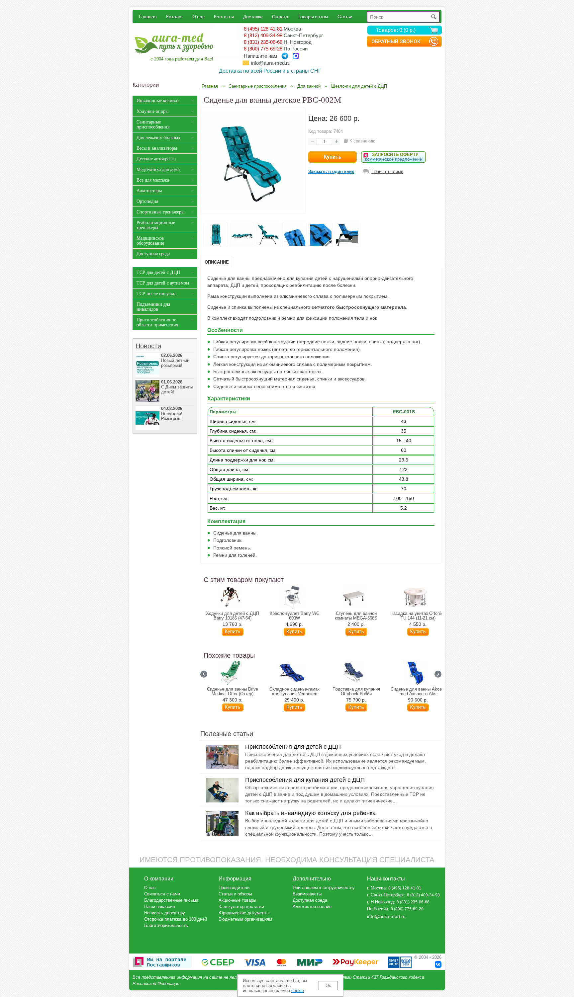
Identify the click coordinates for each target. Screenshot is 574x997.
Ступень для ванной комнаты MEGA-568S (356, 616)
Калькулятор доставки (241, 906)
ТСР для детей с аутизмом (163, 283)
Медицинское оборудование (150, 241)
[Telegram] (285, 56)
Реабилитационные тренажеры (156, 225)
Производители (234, 887)
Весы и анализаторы (157, 148)
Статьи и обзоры (235, 893)
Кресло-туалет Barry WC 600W (294, 616)
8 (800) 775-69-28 (263, 48)
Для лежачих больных (158, 137)
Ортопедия (147, 201)
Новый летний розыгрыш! (175, 360)
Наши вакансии (159, 906)
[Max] (296, 56)
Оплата (280, 16)
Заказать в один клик (331, 171)
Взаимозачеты (307, 893)
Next (437, 674)
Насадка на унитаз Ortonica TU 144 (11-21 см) (417, 616)
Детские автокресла (156, 158)
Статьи (344, 16)
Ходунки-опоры (152, 111)
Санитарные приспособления (153, 124)
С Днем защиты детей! (177, 386)
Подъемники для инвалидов (153, 307)
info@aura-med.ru (270, 63)
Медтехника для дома (158, 169)
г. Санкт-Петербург (385, 894)
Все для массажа (153, 180)
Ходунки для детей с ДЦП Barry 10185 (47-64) (232, 616)
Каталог (174, 16)
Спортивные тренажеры (160, 211)
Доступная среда (153, 253)
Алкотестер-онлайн (312, 906)
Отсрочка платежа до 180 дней (175, 919)
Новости (148, 346)
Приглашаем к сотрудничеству (324, 887)
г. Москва (376, 887)
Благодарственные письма (171, 900)
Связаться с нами (162, 893)
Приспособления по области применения (157, 322)
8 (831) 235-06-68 (263, 42)
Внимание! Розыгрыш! (172, 413)
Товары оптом (313, 16)
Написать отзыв (387, 171)
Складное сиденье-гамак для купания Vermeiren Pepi (294, 694)
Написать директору (164, 912)
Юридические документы (244, 912)
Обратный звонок (395, 41)
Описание (217, 262)
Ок (328, 985)
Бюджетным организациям (245, 919)
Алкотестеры (149, 190)
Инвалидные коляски (158, 100)
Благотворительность (166, 925)
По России (377, 908)
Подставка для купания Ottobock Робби (356, 691)
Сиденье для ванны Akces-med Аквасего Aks (418, 691)
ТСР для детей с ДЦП (158, 272)
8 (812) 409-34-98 (263, 35)
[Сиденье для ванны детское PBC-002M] (253, 208)
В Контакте (438, 964)
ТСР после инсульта (156, 293)
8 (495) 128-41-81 (263, 29)
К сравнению (362, 140)
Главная (148, 16)
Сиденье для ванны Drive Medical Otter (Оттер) (232, 691)
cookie (297, 990)
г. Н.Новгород (380, 901)
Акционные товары (237, 900)
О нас (198, 16)
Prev (203, 674)
